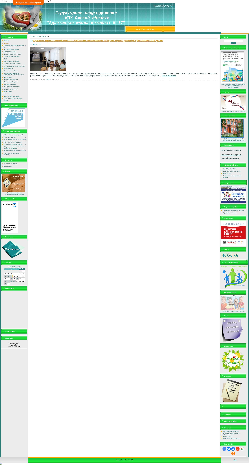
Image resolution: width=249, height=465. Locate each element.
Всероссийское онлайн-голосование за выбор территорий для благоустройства (233, 85)
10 (8, 276)
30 (5, 283)
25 (11, 281)
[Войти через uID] (224, 449)
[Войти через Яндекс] (238, 449)
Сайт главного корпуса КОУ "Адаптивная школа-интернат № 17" (233, 139)
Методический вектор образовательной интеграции (14, 193)
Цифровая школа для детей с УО (233, 311)
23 (5, 281)
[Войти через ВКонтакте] (229, 449)
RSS (172, 6)
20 (17, 278)
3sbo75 (48, 79)
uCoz (235, 460)
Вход (152, 29)
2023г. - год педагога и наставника (233, 111)
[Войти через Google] (242, 449)
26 (14, 281)
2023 (38, 36)
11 (11, 276)
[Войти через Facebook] (233, 449)
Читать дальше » (169, 75)
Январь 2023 (14, 266)
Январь (44, 36)
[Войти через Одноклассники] (233, 453)
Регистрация (146, 29)
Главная (137, 29)
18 (11, 278)
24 (8, 281)
